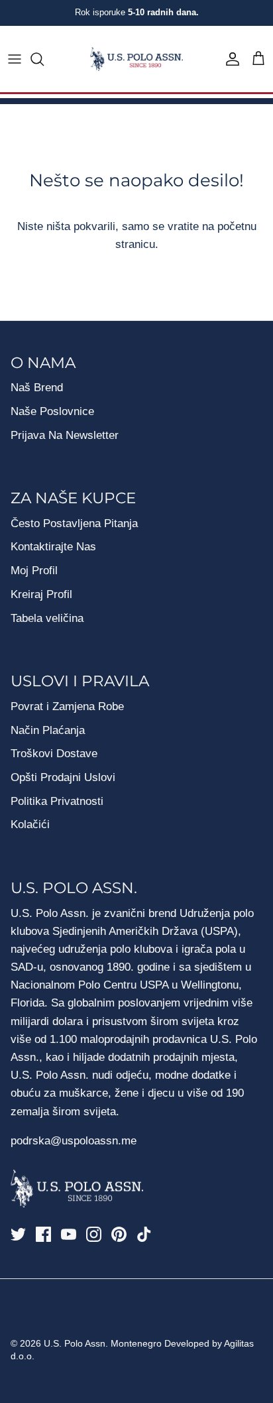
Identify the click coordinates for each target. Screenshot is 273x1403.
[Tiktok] (144, 1234)
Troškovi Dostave (54, 753)
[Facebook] (43, 1234)
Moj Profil (34, 570)
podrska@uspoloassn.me (73, 1140)
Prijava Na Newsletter (65, 435)
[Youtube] (68, 1234)
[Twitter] (18, 1234)
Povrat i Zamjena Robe (67, 706)
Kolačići (30, 824)
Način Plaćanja (48, 730)
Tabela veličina (47, 618)
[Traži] (43, 59)
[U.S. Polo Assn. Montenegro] (136, 59)
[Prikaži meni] (14, 59)
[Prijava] (229, 59)
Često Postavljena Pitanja (74, 523)
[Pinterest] (119, 1234)
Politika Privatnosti (57, 801)
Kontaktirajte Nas (53, 546)
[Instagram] (93, 1234)
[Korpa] (258, 59)
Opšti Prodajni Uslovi (63, 777)
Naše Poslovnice (52, 411)
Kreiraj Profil (41, 594)
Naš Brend (37, 387)
